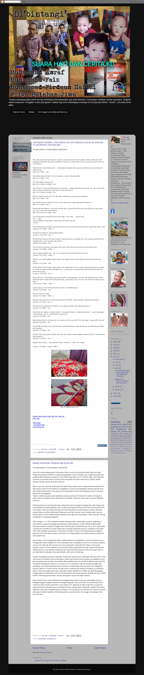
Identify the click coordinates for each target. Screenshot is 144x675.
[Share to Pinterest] (80, 449)
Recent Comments (117, 334)
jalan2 (129, 436)
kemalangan (42, 639)
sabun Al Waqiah (115, 453)
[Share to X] (76, 449)
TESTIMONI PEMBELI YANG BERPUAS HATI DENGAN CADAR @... (122, 373)
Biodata (31, 112)
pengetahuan (116, 427)
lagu (122, 436)
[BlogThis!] (74, 449)
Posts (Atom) (47, 652)
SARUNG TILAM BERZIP (46, 452)
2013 (115, 393)
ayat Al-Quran (115, 444)
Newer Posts (39, 648)
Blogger (87, 669)
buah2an (126, 448)
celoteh (125, 424)
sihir (115, 440)
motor (121, 450)
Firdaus (121, 446)
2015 (115, 354)
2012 (115, 396)
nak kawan (114, 436)
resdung (127, 450)
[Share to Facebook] (78, 449)
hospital (126, 434)
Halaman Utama (19, 112)
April (117, 368)
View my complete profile (120, 203)
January (118, 389)
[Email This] (72, 449)
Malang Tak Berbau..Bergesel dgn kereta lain (53, 463)
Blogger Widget (125, 334)
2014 (115, 357)
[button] (102, 445)
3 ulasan (61, 635)
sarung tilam (127, 438)
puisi (127, 440)
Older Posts (100, 648)
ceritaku (114, 424)
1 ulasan (61, 449)
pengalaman (51, 639)
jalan (123, 444)
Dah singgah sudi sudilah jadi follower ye (53, 112)
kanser (113, 431)
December (119, 359)
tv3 (123, 453)
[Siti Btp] (112, 213)
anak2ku (115, 421)
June (117, 365)
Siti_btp (44, 449)
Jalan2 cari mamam (123, 442)
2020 (115, 342)
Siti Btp (113, 208)
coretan (129, 427)
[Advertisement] (29, 196)
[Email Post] (67, 449)
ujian (121, 440)
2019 (115, 345)
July (116, 362)
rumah (113, 442)
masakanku (115, 434)
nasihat (124, 431)
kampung (116, 438)
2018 (115, 348)
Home (70, 648)
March (117, 386)
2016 (115, 351)
